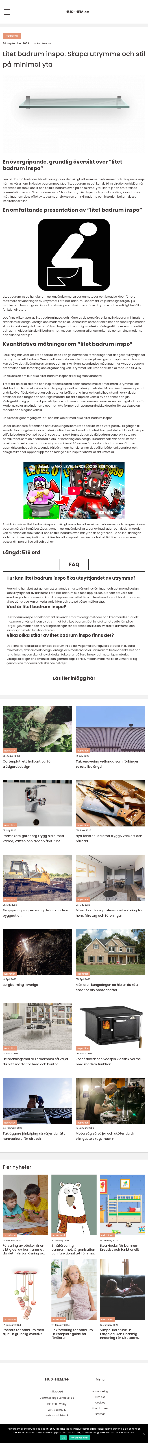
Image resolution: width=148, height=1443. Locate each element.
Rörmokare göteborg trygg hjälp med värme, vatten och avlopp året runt (33, 838)
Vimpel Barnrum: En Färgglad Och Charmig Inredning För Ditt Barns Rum (119, 1334)
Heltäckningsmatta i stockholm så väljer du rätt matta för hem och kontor (35, 1061)
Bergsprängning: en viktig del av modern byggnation (35, 913)
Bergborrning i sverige (20, 984)
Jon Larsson (44, 43)
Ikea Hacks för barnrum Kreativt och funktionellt (119, 1247)
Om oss (100, 1397)
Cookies (100, 1402)
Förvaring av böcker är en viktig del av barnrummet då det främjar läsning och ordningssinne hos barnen (24, 1249)
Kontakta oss (100, 1408)
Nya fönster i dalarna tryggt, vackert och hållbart (109, 838)
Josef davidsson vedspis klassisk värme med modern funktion (108, 1061)
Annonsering (100, 1391)
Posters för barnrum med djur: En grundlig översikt (23, 1332)
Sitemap (100, 1414)
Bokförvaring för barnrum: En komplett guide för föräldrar (72, 1334)
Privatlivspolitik (79, 1437)
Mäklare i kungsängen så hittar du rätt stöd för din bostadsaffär (107, 987)
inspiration (10, 750)
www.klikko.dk (60, 1415)
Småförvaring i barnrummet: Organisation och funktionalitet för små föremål (73, 1249)
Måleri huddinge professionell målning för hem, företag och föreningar (109, 913)
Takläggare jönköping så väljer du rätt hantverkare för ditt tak (34, 1136)
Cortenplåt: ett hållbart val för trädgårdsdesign (27, 764)
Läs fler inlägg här (74, 678)
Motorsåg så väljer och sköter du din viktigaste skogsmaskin (105, 1136)
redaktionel (12, 35)
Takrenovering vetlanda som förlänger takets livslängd (107, 764)
